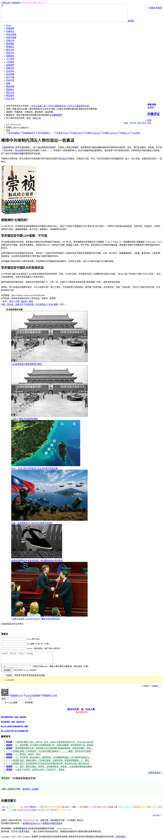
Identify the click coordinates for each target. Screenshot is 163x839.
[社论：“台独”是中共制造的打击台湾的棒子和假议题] (45, 465)
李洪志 (94, 807)
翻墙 (21, 828)
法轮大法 (136, 807)
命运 (62, 807)
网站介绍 (6, 3)
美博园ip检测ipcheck (31, 823)
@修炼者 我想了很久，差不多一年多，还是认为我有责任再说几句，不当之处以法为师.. (54, 742)
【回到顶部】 (120, 837)
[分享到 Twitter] (61, 133)
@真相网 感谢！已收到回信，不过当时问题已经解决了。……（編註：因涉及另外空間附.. (51, 751)
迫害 (34, 810)
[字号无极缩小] (13, 133)
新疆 (81, 807)
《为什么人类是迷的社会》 (79, 106)
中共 (19, 150)
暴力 (90, 807)
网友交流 (10, 93)
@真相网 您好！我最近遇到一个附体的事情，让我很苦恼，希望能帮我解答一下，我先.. (50, 760)
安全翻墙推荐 (56, 115)
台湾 (59, 807)
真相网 (131, 21)
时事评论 (10, 31)
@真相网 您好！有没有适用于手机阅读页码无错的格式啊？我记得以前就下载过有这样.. (50, 763)
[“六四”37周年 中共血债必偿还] (49, 416)
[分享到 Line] (124, 133)
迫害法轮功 (41, 810)
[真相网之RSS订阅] (49, 695)
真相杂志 (10, 89)
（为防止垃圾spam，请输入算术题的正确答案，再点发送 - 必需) (59, 666)
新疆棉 (85, 807)
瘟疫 (149, 807)
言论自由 (9, 810)
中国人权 (10, 41)
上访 (6, 807)
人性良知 (10, 62)
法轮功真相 (11, 37)
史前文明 (10, 80)
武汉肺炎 (104, 807)
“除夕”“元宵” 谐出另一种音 (21, 301)
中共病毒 (16, 807)
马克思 (68, 810)
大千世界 (10, 59)
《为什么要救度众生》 (57, 106)
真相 (5, 147)
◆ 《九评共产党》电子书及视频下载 (14, 731)
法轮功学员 (128, 807)
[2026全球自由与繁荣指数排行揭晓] (49, 361)
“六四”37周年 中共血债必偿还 (24, 419)
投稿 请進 (151, 104)
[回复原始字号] (28, 133)
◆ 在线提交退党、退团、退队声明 (13, 717)
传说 (37, 807)
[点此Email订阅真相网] (32, 695)
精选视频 (10, 86)
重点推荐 (62, 810)
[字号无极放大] (43, 133)
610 (3, 807)
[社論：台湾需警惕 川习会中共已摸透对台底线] (49, 520)
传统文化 (10, 53)
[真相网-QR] (5, 695)
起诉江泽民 (28, 810)
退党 (48, 810)
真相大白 (154, 807)
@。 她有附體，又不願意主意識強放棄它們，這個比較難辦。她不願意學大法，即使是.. (54, 745)
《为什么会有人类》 (39, 106)
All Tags (156, 815)
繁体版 (159, 8)
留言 (149, 120)
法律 (115, 807)
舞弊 (3, 810)
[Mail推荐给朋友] (135, 133)
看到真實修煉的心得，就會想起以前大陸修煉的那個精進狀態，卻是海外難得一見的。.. (54, 748)
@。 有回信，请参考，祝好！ (28, 754)
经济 (144, 123)
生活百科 (10, 71)
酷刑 (56, 810)
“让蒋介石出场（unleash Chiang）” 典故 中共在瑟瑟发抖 (35, 619)
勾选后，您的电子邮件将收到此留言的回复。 (26, 675)
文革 (139, 123)
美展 (8, 83)
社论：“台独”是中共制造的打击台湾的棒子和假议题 (34, 468)
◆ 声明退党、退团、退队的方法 (13, 722)
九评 (21, 807)
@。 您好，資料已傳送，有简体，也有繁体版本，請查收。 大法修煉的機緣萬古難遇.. (54, 766)
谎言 (149, 123)
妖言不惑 (10, 99)
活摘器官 (144, 807)
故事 (74, 807)
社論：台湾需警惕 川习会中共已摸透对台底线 (31, 523)
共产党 (133, 123)
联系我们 (16, 3)
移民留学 (10, 96)
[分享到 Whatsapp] (92, 133)
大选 (66, 807)
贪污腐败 (20, 810)
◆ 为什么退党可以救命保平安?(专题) (14, 726)
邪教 (52, 810)
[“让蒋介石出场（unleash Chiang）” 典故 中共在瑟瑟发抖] (49, 616)
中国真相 (10, 28)
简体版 (152, 8)
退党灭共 (10, 50)
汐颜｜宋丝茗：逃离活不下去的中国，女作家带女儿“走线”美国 (29, 304)
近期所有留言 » (155, 773)
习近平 (26, 807)
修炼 (46, 807)
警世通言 (10, 44)
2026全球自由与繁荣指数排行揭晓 (26, 364)
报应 (70, 807)
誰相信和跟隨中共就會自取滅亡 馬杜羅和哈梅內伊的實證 (37, 560)
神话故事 (10, 74)
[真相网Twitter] (16, 695)
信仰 (42, 807)
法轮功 (120, 807)
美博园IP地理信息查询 (52, 823)
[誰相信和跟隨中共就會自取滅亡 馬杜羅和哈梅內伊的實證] (36, 558)
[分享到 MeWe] (76, 133)
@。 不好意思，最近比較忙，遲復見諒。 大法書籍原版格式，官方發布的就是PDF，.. (53, 757)
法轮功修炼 (11, 34)
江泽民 (110, 807)
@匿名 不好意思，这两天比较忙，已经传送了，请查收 (40, 770)
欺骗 (98, 807)
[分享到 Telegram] (109, 133)
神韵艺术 (10, 68)
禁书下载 (10, 77)
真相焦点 (10, 47)
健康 (49, 807)
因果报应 (10, 56)
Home (8, 25)
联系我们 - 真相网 (30, 789)
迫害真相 (10, 65)
